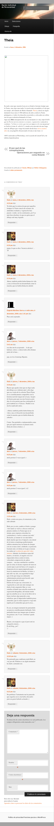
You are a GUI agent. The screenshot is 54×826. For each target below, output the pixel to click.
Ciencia (24, 168)
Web (10, 787)
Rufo (8, 242)
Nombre (13, 763)
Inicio (6, 21)
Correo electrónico (16, 775)
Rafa (8, 200)
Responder (12, 222)
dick (8, 341)
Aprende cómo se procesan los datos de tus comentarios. (23, 803)
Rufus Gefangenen (40, 168)
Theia (35, 110)
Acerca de (8, 31)
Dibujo (7, 26)
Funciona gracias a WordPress (35, 817)
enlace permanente (16, 170)
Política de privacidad (15, 817)
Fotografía (16, 26)
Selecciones (16, 21)
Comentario (13, 731)
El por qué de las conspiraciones (17, 149)
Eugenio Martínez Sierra (15, 310)
